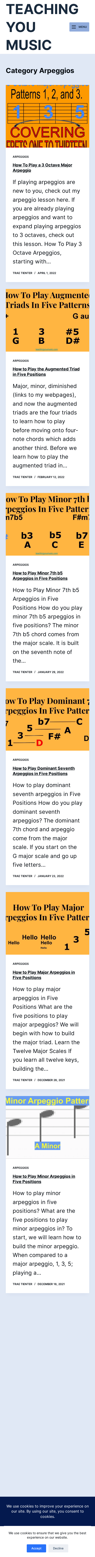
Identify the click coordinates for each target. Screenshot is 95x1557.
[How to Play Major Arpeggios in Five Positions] (47, 923)
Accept (36, 1548)
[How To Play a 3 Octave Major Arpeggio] (47, 116)
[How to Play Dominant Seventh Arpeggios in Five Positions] (47, 719)
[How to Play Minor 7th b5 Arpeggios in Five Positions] (47, 524)
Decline (58, 1548)
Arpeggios (21, 156)
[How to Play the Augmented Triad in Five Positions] (47, 320)
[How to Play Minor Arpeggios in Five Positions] (47, 1127)
